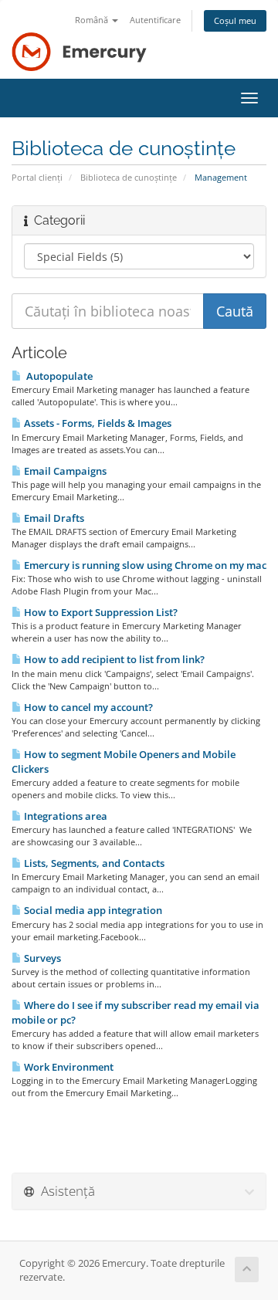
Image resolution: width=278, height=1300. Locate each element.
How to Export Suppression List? (100, 612)
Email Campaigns (64, 471)
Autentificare (155, 19)
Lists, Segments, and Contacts (93, 863)
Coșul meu (235, 20)
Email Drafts (53, 518)
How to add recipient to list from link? (113, 659)
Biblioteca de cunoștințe (128, 177)
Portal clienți (37, 177)
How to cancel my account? (87, 707)
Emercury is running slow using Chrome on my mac (144, 565)
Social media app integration (92, 910)
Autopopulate (57, 376)
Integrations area (64, 816)
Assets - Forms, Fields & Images (96, 423)
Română (92, 19)
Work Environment (68, 1067)
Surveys (41, 958)
